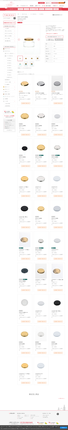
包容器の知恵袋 (46, 5)
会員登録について (8, 122)
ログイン (48, 3)
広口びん (19, 416)
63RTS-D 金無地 (22, 125)
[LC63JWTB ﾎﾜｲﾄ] (57, 239)
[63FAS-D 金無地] (41, 208)
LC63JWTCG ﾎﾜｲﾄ (39, 373)
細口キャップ (27, 415)
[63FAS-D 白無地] (57, 208)
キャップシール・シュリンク (35, 416)
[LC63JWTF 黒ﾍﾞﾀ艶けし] (57, 302)
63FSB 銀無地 (38, 343)
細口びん (19, 415)
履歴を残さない (62, 398)
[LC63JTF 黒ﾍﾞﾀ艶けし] (24, 208)
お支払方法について (8, 123)
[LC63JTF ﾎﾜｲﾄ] (57, 178)
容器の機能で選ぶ (45, 417)
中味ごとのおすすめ (46, 415)
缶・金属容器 (20, 418)
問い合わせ (62, 5)
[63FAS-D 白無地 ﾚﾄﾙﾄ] (24, 302)
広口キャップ (27, 416)
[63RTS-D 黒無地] (24, 146)
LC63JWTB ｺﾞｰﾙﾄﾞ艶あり (24, 249)
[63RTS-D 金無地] (24, 115)
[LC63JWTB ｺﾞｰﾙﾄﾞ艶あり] (24, 239)
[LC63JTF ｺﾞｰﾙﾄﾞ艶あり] (24, 178)
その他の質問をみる (9, 130)
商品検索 (31, 5)
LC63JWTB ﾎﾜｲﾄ (54, 249)
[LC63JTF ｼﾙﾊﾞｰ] (41, 178)
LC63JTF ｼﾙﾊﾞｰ (38, 186)
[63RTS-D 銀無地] (41, 115)
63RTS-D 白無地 (54, 125)
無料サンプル (37, 5)
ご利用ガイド (55, 5)
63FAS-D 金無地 (38, 218)
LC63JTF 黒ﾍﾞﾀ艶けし (23, 216)
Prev (18, 39)
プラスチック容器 (20, 417)
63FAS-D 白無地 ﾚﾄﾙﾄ (23, 312)
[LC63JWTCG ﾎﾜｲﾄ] (41, 365)
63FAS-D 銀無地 (38, 249)
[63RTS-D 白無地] (57, 115)
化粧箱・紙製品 (33, 415)
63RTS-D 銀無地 (38, 125)
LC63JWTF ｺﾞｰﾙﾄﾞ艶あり (40, 279)
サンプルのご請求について (9, 125)
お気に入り (55, 3)
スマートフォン (58, 414)
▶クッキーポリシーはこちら (45, 428)
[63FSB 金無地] (24, 333)
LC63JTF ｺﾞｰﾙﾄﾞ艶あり (24, 186)
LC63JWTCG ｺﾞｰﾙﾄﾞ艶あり (24, 373)
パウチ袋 (32, 417)
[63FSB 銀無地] (41, 333)
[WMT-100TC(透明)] (29, 39)
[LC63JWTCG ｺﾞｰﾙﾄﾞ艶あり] (24, 365)
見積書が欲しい (7, 128)
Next (39, 39)
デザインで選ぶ (45, 416)
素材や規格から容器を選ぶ (9, 46)
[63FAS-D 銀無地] (41, 239)
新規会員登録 (41, 3)
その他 (32, 418)
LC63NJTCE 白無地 (55, 93)
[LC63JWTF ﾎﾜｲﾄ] (41, 302)
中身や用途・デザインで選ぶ (9, 26)
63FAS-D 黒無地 (22, 281)
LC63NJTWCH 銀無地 (39, 93)
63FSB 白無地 (54, 343)
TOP (17, 5)
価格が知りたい (7, 126)
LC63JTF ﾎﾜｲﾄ (54, 186)
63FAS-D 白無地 (54, 218)
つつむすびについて (24, 5)
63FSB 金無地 (22, 343)
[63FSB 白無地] (57, 333)
